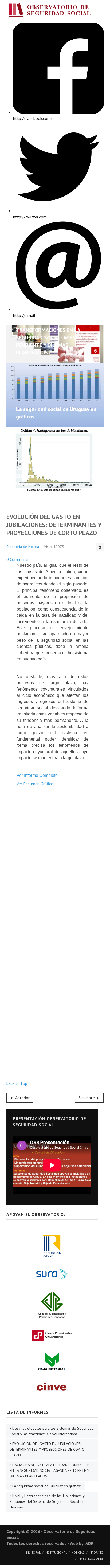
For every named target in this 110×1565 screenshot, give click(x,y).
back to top (16, 1083)
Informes (96, 1552)
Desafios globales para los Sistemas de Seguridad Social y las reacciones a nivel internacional (52, 1431)
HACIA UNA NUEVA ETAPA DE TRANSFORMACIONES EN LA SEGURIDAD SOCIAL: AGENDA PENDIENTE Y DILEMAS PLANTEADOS (49, 337)
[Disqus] (55, 874)
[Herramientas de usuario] (100, 547)
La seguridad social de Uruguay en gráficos (47, 1486)
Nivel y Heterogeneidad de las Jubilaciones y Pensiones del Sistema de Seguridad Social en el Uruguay (49, 1501)
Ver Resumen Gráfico (35, 783)
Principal (33, 1552)
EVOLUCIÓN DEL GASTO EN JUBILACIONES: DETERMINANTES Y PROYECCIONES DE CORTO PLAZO (47, 1449)
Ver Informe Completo (37, 775)
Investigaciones (91, 1558)
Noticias (78, 1552)
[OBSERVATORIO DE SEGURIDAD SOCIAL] (55, 11)
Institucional (56, 1552)
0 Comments (17, 559)
